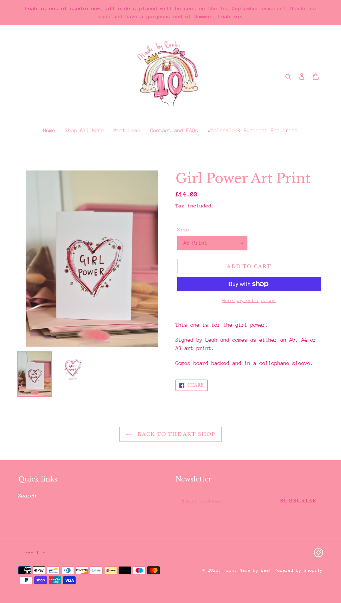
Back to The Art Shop (175, 434)
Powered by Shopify (299, 570)
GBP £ (32, 553)
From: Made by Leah (248, 570)
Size (183, 230)
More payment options (249, 300)
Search (27, 496)
